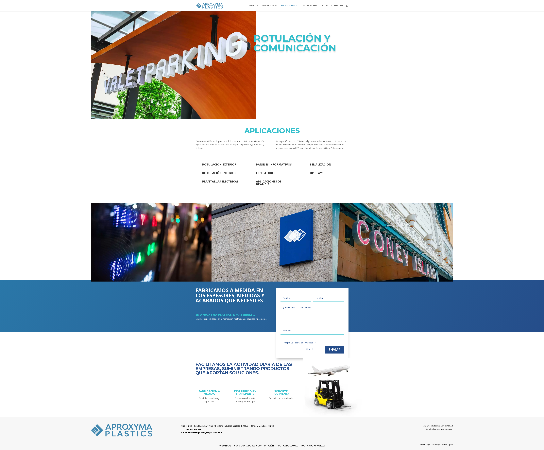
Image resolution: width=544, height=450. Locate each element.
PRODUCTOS (268, 6)
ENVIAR (335, 349)
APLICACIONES (288, 6)
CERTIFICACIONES (310, 6)
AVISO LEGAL (225, 445)
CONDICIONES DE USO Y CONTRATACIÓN (254, 445)
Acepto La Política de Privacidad (299, 342)
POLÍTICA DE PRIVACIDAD (313, 445)
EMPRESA (253, 6)
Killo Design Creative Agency (442, 444)
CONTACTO (337, 6)
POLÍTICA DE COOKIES (287, 445)
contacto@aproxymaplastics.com (205, 432)
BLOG (325, 6)
